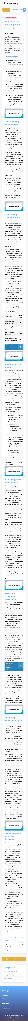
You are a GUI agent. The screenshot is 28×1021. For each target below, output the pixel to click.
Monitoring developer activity (12, 48)
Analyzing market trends (11, 41)
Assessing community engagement (10, 45)
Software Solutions (9, 978)
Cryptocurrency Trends (11, 17)
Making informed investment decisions (12, 51)
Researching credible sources (13, 39)
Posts (3, 998)
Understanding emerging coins (13, 37)
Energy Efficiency (9, 975)
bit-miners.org (10, 3)
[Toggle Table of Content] (20, 34)
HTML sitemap (6, 1008)
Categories (5, 995)
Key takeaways (10, 36)
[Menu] (25, 3)
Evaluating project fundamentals (13, 43)
